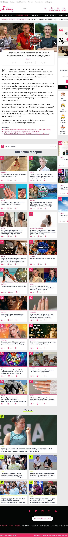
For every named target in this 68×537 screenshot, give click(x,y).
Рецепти (51, 10)
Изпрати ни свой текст (42, 518)
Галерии (57, 10)
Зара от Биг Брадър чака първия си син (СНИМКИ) (21, 132)
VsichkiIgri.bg (48, 2)
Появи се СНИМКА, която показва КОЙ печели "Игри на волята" (26, 134)
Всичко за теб (7, 15)
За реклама (3, 525)
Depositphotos (25, 525)
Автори (11, 525)
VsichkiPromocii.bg (21, 2)
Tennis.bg (30, 2)
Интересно (11, 19)
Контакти (17, 525)
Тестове (63, 10)
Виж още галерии (28, 152)
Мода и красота (50, 15)
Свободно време (22, 15)
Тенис (28, 410)
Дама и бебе (36, 15)
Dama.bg (12, 2)
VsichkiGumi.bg (39, 2)
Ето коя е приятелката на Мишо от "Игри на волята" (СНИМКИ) (27, 129)
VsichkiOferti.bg (4, 2)
